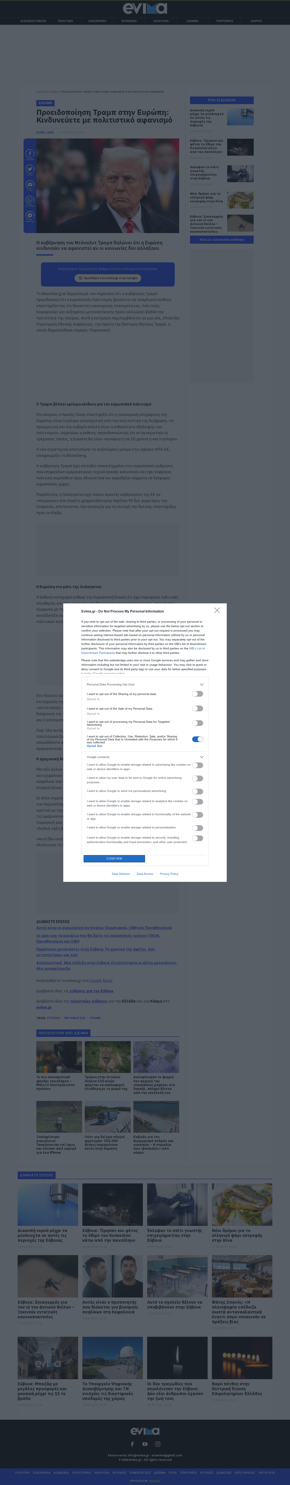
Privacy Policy (169, 873)
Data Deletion (121, 873)
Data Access (145, 873)
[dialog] (145, 742)
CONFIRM (114, 858)
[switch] (197, 694)
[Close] (218, 612)
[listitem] (145, 684)
